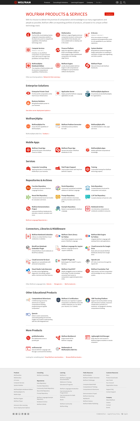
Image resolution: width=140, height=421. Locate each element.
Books (62, 399)
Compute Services (19, 383)
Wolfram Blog (64, 406)
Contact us (109, 14)
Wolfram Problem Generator (91, 378)
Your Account (110, 383)
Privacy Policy (116, 414)
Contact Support (111, 392)
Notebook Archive (42, 402)
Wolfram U (63, 375)
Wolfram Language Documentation (65, 378)
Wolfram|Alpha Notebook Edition (23, 389)
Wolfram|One (17, 375)
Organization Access (112, 385)
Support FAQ (109, 389)
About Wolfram (110, 400)
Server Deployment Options (22, 408)
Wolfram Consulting (42, 375)
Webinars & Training (65, 382)
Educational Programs (66, 384)
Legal (108, 414)
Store (107, 375)
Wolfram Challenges (89, 380)
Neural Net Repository (43, 391)
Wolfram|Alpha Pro (19, 392)
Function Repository (43, 386)
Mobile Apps (17, 394)
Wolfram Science (88, 401)
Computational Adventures (91, 389)
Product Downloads (112, 378)
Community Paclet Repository (45, 388)
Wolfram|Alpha (87, 375)
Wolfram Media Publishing (90, 403)
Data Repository (41, 383)
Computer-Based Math (89, 384)
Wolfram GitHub (41, 404)
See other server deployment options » (38, 110)
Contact (108, 405)
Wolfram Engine (18, 398)
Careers (108, 402)
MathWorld (86, 398)
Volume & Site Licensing (20, 405)
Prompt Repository (42, 393)
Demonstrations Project (90, 393)
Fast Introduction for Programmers (66, 392)
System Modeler (18, 385)
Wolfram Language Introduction (69, 388)
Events (108, 407)
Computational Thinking (90, 387)
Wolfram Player (18, 401)
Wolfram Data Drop (88, 396)
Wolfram (103, 414)
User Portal (109, 380)
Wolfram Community (66, 404)
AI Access (16, 380)
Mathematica (17, 378)
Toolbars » (46, 134)
